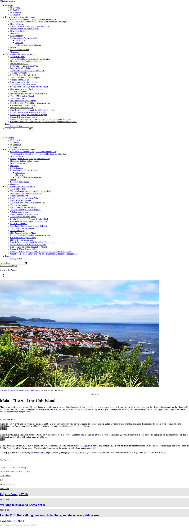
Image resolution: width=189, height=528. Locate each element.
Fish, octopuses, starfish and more (24, 82)
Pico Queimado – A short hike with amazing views (30, 103)
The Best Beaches (17, 56)
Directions (14, 33)
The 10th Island (24, 471)
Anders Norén (12, 525)
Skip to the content (7, 1)
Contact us (14, 52)
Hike (1, 471)
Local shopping (16, 36)
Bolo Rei (19, 43)
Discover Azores (6, 390)
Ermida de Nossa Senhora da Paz (23, 117)
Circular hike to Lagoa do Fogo (23, 105)
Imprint (8, 124)
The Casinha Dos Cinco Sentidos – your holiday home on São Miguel (38, 22)
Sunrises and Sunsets (18, 91)
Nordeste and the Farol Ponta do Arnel (26, 61)
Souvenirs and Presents (19, 50)
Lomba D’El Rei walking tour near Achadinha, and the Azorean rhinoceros (40, 119)
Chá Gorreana (80, 452)
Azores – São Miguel (15, 521)
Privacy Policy (16, 126)
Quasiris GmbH (31, 525)
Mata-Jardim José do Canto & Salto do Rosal (28, 94)
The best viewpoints (18, 73)
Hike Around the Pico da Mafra (23, 101)
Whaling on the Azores (19, 80)
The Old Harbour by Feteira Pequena (25, 77)
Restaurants (20, 40)
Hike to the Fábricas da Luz (21, 108)
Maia (6, 471)
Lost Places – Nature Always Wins (24, 66)
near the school (133, 407)
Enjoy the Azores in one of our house (20, 17)
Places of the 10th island (25, 390)
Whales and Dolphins (19, 63)
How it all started (17, 24)
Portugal (24, 468)
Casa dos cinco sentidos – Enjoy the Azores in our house (33, 19)
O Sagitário (85, 446)
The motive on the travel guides (23, 84)
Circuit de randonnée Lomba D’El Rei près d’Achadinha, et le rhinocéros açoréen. (43, 121)
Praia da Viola (61, 409)
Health (13, 47)
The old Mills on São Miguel (22, 96)
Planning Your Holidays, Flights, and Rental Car (29, 26)
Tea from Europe (17, 98)
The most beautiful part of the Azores (20, 54)
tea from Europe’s (44, 452)
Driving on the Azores (19, 31)
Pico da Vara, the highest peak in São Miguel (28, 115)
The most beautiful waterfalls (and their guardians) (30, 59)
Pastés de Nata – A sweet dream (28, 45)
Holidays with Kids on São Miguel (24, 29)
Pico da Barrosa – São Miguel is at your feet (28, 112)
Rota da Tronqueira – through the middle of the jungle (32, 110)
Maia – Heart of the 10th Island (23, 75)
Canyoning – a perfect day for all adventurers (28, 89)
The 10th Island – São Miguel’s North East (27, 70)
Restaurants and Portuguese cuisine (24, 38)
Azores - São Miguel (8, 265)
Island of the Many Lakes (20, 68)
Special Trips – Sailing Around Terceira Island (29, 87)
